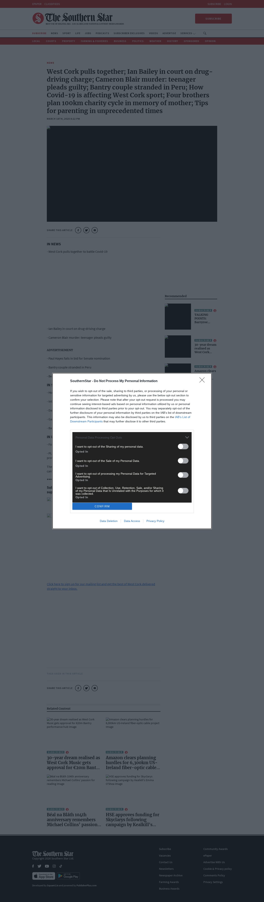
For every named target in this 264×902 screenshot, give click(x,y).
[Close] (203, 381)
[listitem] (132, 437)
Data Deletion (109, 521)
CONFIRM (102, 506)
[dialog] (132, 451)
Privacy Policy (155, 521)
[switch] (183, 446)
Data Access (132, 521)
